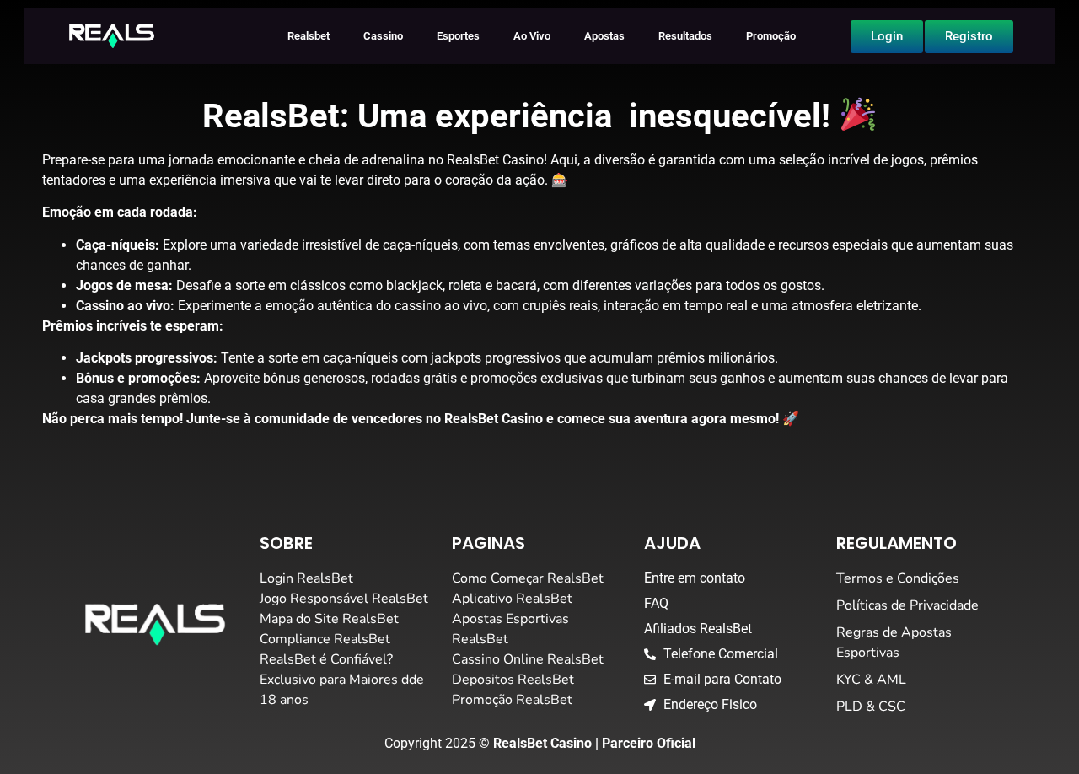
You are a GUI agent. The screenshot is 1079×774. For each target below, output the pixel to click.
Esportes (458, 36)
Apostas (604, 36)
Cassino (383, 36)
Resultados (685, 36)
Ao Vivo (531, 36)
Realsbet (308, 36)
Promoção (771, 36)
